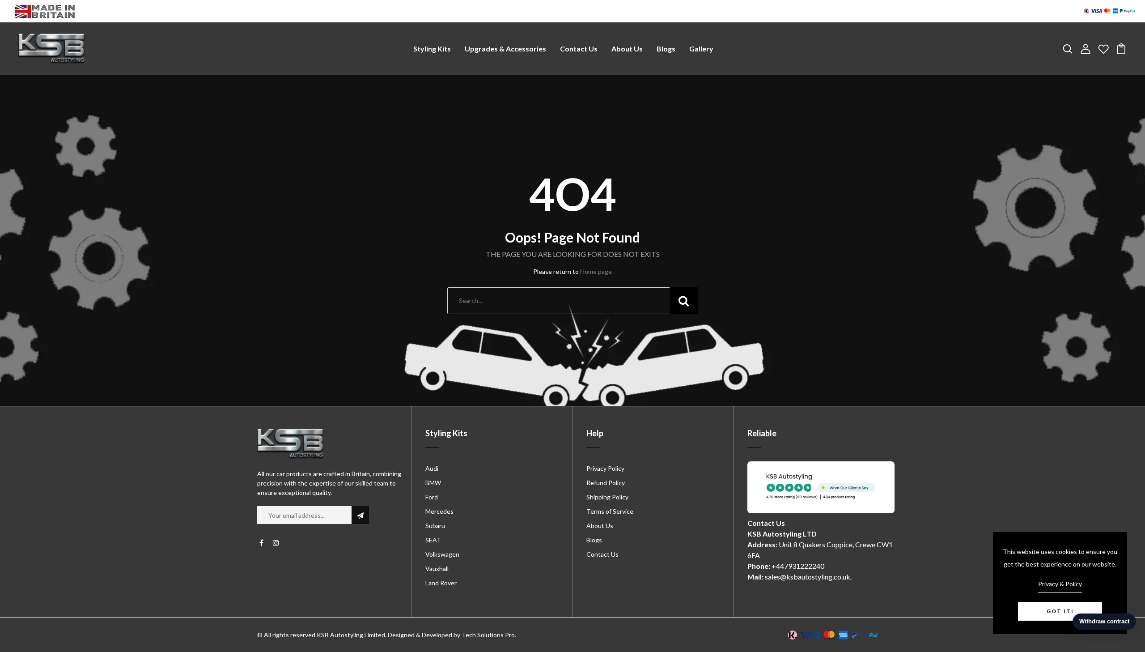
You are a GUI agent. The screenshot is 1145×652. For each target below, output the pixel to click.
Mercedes (439, 511)
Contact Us (579, 48)
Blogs (666, 48)
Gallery (701, 48)
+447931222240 (798, 566)
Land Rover (441, 583)
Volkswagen (442, 554)
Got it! (1060, 611)
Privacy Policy (605, 468)
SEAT (433, 540)
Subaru (435, 525)
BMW (433, 482)
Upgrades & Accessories (505, 48)
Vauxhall (437, 568)
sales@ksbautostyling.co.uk (807, 576)
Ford (431, 497)
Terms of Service (609, 511)
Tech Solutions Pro (488, 635)
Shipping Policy (607, 497)
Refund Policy (605, 482)
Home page (596, 271)
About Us (627, 48)
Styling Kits (432, 48)
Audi (431, 468)
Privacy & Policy (1060, 584)
